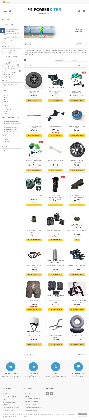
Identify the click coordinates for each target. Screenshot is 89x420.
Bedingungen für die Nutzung (9, 403)
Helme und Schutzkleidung (12, 42)
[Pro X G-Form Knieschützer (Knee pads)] (55, 184)
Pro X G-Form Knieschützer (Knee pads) (56, 197)
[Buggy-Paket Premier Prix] (34, 149)
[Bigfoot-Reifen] (77, 324)
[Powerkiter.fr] (44, 10)
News (5, 150)
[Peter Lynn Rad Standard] (34, 80)
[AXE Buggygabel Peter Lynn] (34, 115)
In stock (7, 53)
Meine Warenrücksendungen (32, 397)
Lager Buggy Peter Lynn (77, 231)
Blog (4, 146)
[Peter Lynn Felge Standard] (77, 149)
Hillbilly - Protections (11, 65)
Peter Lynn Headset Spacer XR (34, 231)
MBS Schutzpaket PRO (34, 196)
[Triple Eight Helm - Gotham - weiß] (34, 324)
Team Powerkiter (8, 411)
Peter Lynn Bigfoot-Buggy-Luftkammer (77, 196)
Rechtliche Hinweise (9, 396)
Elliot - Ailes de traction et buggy (12, 62)
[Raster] (25, 60)
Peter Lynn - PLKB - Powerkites (10, 74)
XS (6, 95)
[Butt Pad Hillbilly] (34, 289)
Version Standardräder (12, 122)
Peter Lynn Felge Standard (77, 162)
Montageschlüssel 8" (55, 161)
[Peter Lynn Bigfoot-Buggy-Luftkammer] (77, 184)
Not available (9, 51)
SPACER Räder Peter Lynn (55, 265)
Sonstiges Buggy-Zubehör (12, 38)
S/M (6, 99)
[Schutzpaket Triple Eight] (55, 289)
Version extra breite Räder (12, 125)
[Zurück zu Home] (2, 19)
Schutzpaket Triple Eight (56, 301)
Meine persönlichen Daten (33, 408)
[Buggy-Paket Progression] (77, 80)
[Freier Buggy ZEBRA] (55, 115)
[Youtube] (51, 393)
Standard (8, 109)
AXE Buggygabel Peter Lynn (34, 127)
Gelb (6, 140)
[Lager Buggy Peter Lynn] (77, 219)
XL (5, 107)
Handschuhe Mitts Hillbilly (55, 92)
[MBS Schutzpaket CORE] (55, 219)
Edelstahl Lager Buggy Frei (77, 127)
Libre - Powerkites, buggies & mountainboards (12, 68)
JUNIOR (7, 114)
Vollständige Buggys (11, 29)
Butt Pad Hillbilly (34, 300)
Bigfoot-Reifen (77, 335)
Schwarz (7, 142)
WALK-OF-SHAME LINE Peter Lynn (34, 266)
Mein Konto (28, 389)
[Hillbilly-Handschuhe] (77, 254)
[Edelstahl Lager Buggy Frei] (77, 115)
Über (4, 399)
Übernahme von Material (11, 408)
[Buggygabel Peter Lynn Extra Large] (77, 289)
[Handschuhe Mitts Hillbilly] (55, 80)
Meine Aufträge (30, 393)
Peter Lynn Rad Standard (34, 92)
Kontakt (5, 393)
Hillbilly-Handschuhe (77, 265)
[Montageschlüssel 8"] (55, 149)
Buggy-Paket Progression (77, 92)
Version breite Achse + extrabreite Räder (11, 130)
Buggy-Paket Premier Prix (34, 162)
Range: (4, 85)
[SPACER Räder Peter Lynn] (55, 254)
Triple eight (8, 77)
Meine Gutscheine (31, 411)
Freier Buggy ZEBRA (55, 126)
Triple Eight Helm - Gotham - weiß (33, 336)
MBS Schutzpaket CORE (55, 231)
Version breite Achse (11, 128)
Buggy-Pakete (9, 31)
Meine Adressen (30, 404)
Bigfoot (7, 111)
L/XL (6, 105)
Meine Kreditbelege (31, 401)
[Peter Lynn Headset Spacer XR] (34, 219)
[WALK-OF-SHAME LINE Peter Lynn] (34, 254)
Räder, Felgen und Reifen (12, 34)
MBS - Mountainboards (12, 71)
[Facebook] (47, 393)
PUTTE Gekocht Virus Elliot (55, 336)
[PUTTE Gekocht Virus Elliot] (55, 324)
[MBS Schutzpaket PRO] (34, 184)
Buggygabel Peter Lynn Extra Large (77, 301)
